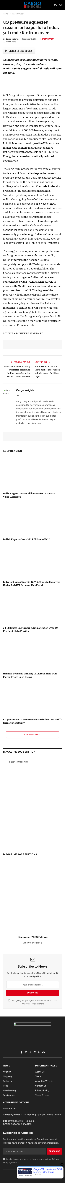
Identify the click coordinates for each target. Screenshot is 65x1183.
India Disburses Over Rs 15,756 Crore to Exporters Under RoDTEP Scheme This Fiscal (31, 583)
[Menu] (5, 5)
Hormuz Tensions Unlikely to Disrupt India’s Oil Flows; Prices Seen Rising (30, 675)
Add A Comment (32, 734)
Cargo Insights (12, 39)
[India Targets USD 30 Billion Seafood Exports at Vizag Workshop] (32, 472)
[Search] (60, 5)
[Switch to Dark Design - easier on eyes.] (55, 5)
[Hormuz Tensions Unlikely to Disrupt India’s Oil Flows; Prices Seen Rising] (32, 653)
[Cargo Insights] (32, 5)
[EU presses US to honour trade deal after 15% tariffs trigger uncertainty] (32, 699)
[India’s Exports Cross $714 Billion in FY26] (32, 518)
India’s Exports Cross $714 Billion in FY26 (26, 539)
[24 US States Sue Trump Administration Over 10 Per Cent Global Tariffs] (32, 607)
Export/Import (47, 39)
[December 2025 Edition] (32, 899)
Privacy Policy (27, 1004)
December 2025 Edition (33, 937)
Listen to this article (20, 50)
